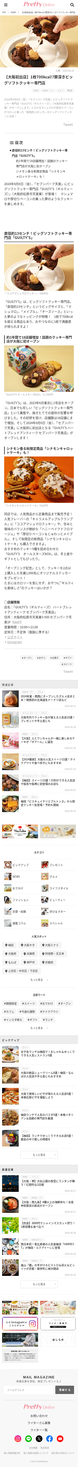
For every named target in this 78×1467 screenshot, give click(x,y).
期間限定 (11, 1003)
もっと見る (36, 979)
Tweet (68, 125)
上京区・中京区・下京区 (23, 971)
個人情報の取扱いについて (36, 1453)
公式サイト (15, 637)
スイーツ (67, 664)
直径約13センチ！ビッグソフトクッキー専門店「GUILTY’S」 (40, 152)
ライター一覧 (39, 1429)
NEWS (13, 12)
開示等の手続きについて (63, 1453)
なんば (12, 962)
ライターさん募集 (39, 1422)
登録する (65, 1389)
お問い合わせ (39, 1415)
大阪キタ (29, 945)
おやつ (42, 657)
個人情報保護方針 (12, 1453)
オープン (28, 657)
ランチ (49, 1020)
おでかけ (47, 1003)
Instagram (14, 642)
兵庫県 (31, 953)
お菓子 (55, 657)
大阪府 (12, 953)
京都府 (49, 962)
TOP (4, 12)
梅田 (11, 945)
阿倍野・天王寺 (54, 953)
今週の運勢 (28, 1011)
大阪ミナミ (52, 945)
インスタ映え (14, 1020)
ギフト (69, 657)
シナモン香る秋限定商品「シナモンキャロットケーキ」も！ (41, 173)
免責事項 (45, 1447)
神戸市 (31, 962)
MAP (17, 622)
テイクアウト (50, 1011)
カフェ (10, 1011)
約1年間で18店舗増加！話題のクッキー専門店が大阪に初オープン (42, 163)
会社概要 (33, 1447)
